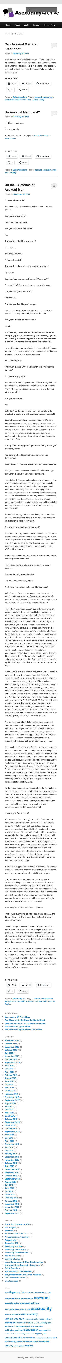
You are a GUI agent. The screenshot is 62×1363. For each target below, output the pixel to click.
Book (26, 25)
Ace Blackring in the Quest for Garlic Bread (25, 1020)
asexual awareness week (17, 1309)
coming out (10, 1322)
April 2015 (9, 1141)
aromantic (11, 1298)
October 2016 (11, 1118)
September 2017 (12, 1100)
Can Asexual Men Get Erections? (21, 46)
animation (39, 1292)
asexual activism (30, 1302)
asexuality (9, 99)
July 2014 (9, 1147)
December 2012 (12, 1169)
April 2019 (9, 1071)
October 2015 (11, 1128)
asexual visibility (27, 1314)
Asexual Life (10, 1239)
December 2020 (12, 1046)
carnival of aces (36, 1318)
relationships (29, 1337)
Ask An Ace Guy (12, 1255)
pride (44, 1334)
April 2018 (9, 1087)
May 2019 (9, 1068)
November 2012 (12, 1172)
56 (54, 185)
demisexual (10, 1326)
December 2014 (12, 1144)
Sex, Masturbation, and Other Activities (23, 1274)
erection (18, 99)
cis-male (30, 1001)
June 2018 (9, 1081)
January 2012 (11, 1200)
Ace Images (10, 1227)
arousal (29, 1298)
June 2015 (9, 1134)
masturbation (30, 1329)
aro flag (48, 1292)
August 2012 (10, 1181)
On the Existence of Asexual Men (20, 187)
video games (19, 1346)
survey (9, 1345)
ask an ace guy (14, 1318)
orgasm (38, 1333)
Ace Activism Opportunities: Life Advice (23, 1029)
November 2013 (12, 1159)
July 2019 (9, 1065)
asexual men (48, 97)
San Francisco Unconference (18, 1271)
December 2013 (12, 1156)
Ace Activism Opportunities (17, 1026)
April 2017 (9, 1112)
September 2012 (12, 1178)
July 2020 (9, 1053)
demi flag (37, 1323)
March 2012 (10, 1194)
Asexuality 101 (19, 998)
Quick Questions (20, 97)
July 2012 (9, 1185)
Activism (9, 1230)
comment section (25, 1322)
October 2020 (11, 1049)
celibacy (48, 1319)
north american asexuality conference (19, 1334)
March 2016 (10, 1125)
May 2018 (9, 1084)
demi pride (46, 1322)
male (24, 99)
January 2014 (11, 1153)
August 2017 (10, 1103)
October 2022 (11, 1043)
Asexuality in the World (15, 1249)
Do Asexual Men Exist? (22, 112)
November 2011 (12, 1207)
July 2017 (9, 1106)
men (29, 99)
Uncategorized (11, 1280)
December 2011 (12, 1203)
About (17, 25)
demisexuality (22, 1326)
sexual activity (10, 1341)
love (21, 1330)
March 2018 (10, 1090)
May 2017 (9, 1109)
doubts (32, 1326)
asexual (38, 97)
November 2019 (12, 1056)
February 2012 (11, 1197)
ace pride (19, 1292)
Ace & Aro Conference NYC (17, 1224)
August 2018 (10, 1078)
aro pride (21, 1298)
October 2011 (11, 1210)
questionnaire (13, 1337)
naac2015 (46, 1330)
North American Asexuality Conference (23, 1265)
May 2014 (9, 1150)
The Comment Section (15, 1277)
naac (40, 1330)
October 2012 (11, 1175)
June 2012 (9, 1188)
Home (7, 25)
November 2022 (12, 1040)
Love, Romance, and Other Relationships (24, 1261)
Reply (13, 172)
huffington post (12, 1330)
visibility (29, 1345)
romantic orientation (44, 1338)
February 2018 (11, 1093)
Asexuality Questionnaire (16, 1252)
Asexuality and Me (13, 1246)
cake (27, 1319)
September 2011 (12, 1213)
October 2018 (11, 1075)
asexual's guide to (13, 1303)
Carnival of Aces (12, 1258)
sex (55, 1337)
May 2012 (9, 1191)
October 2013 (11, 1163)
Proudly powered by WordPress (31, 1357)
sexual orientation (41, 1341)
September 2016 (12, 1122)
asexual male (47, 998)
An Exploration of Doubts (16, 1236)
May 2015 (9, 1137)
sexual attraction (24, 1341)
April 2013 (9, 1166)
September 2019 (12, 1062)
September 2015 (12, 1131)
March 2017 (10, 1115)
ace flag (9, 1292)
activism (29, 1292)
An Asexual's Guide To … (16, 1233)
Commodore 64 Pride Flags (17, 1016)
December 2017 (12, 1097)
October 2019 (11, 1059)
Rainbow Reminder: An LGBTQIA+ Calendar (25, 1023)
